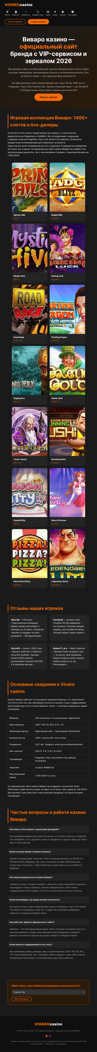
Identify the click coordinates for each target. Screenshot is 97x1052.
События (15, 15)
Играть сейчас (48, 97)
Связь (48, 15)
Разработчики (37, 15)
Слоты (7, 15)
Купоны (63, 15)
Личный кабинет (15, 22)
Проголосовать (22, 999)
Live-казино (72, 15)
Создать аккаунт (38, 22)
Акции (55, 15)
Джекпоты (26, 15)
